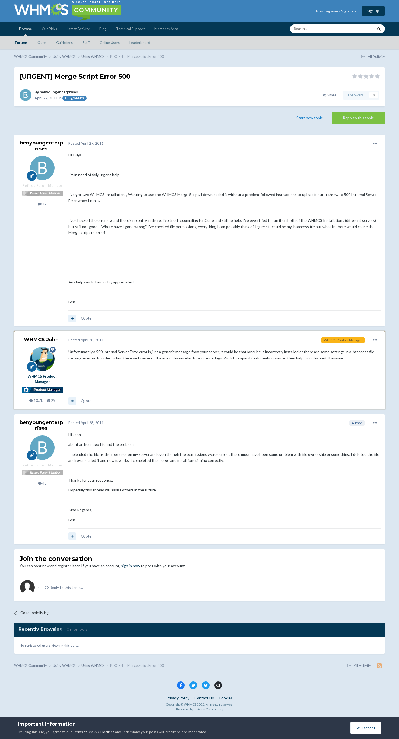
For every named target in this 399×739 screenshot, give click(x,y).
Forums (21, 42)
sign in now (130, 565)
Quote (86, 318)
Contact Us (204, 698)
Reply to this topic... (66, 587)
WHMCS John (41, 340)
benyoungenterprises (59, 92)
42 (44, 204)
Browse (25, 29)
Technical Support (130, 29)
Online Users (110, 42)
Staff (86, 42)
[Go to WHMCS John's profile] (42, 359)
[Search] (379, 28)
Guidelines (64, 42)
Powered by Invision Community (199, 709)
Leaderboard (139, 42)
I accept (367, 727)
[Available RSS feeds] (379, 665)
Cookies (226, 698)
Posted (86, 143)
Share (331, 95)
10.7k (38, 400)
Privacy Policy (177, 698)
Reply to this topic (358, 117)
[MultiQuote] (72, 318)
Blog (102, 29)
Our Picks (49, 29)
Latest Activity (78, 29)
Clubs (41, 42)
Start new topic (309, 117)
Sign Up (373, 11)
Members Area (166, 29)
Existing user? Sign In (335, 11)
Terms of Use (83, 732)
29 (52, 400)
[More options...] (375, 143)
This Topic (358, 29)
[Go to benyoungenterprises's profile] (25, 95)
